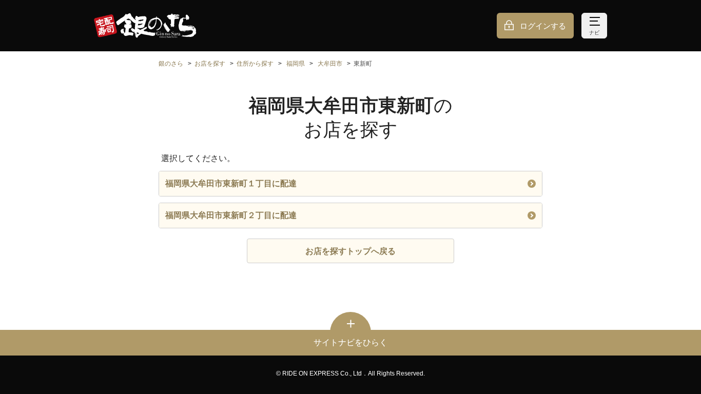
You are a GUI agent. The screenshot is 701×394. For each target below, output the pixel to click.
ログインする (543, 26)
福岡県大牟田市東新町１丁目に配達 (231, 183)
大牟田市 (330, 63)
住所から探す (255, 63)
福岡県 (295, 63)
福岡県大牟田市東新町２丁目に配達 (231, 215)
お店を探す (209, 63)
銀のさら (171, 63)
